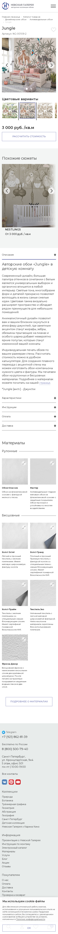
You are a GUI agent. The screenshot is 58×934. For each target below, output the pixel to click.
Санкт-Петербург (12, 819)
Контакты (7, 891)
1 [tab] (27, 89)
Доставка (7, 425)
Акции (5, 862)
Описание (8, 254)
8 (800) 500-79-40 (15, 749)
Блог (4, 859)
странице (44, 382)
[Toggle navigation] (53, 6)
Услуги (6, 855)
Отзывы (6, 866)
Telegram (11, 732)
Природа (7, 796)
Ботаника (7, 800)
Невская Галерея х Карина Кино (20, 826)
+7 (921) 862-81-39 (14, 737)
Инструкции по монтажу (16, 844)
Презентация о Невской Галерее (21, 840)
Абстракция (9, 811)
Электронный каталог (14, 847)
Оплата (6, 416)
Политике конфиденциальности (30, 919)
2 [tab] (31, 89)
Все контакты (10, 773)
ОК (29, 928)
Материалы (8, 851)
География (8, 815)
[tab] (29, 255)
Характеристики (11, 398)
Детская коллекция (13, 822)
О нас (5, 880)
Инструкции (9, 407)
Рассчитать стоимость (29, 136)
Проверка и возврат (13, 895)
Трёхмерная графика (14, 804)
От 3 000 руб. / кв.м (18, 231)
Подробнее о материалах (29, 701)
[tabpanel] (29, 65)
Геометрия (8, 808)
